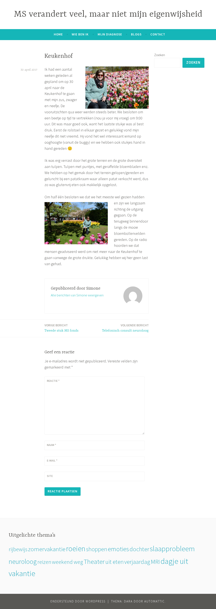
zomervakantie (46, 549)
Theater (94, 561)
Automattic (154, 601)
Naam (51, 445)
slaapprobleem (172, 548)
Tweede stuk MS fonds (61, 328)
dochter (139, 549)
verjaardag (137, 562)
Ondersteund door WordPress (77, 601)
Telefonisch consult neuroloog (125, 328)
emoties (118, 549)
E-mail (52, 460)
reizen (44, 561)
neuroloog (23, 561)
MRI (155, 562)
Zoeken (159, 55)
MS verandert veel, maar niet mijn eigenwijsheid (108, 14)
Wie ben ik (80, 34)
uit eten (114, 561)
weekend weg (67, 561)
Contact (157, 34)
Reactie (53, 381)
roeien (75, 548)
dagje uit (174, 561)
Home (58, 34)
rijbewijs (18, 549)
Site (50, 476)
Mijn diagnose (110, 34)
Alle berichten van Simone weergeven (77, 295)
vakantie (22, 573)
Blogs (136, 34)
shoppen (96, 549)
